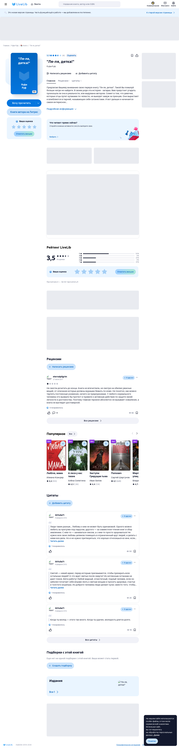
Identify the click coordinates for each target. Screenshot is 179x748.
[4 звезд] (29, 127)
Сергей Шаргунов (120, 477)
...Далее (156, 735)
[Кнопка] (133, 433)
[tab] (51, 81)
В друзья (129, 378)
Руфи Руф (51, 66)
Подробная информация (60, 109)
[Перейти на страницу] (93, 395)
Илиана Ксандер (55, 477)
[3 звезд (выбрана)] (56, 55)
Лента (37, 4)
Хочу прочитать (21, 103)
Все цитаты (91, 639)
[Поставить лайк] (49, 412)
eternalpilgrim (60, 376)
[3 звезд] (24, 127)
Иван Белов (96, 480)
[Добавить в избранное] (132, 55)
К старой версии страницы (159, 12)
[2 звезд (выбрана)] (53, 55)
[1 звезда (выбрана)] (51, 55)
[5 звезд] (34, 127)
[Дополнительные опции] (38, 103)
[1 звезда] (14, 127)
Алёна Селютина (76, 480)
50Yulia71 (59, 515)
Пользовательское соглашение (128, 745)
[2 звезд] (19, 127)
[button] (24, 73)
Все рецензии (91, 420)
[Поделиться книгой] (137, 55)
